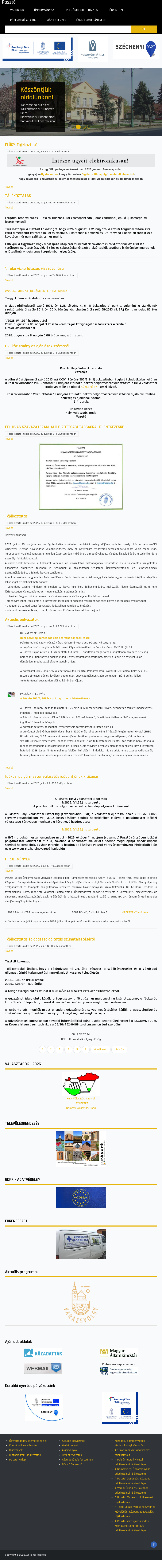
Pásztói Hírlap (17, 1460)
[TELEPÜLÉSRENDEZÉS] (81, 1149)
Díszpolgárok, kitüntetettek (25, 1455)
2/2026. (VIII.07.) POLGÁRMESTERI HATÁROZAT (37, 291)
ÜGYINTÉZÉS (81, 1103)
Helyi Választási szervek (81, 1098)
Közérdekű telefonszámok (77, 1460)
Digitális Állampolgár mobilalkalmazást (108, 174)
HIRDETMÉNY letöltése (135, 912)
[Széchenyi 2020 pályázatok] (136, 49)
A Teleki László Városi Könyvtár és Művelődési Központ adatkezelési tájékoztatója (135, 1511)
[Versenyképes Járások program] (93, 49)
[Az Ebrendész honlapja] (81, 1244)
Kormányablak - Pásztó (23, 1445)
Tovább (9, 187)
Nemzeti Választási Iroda (81, 1108)
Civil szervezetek (72, 1455)
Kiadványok (16, 1450)
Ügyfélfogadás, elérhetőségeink (28, 1441)
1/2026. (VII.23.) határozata (81, 829)
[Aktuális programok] (81, 476)
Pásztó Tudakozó (72, 1464)
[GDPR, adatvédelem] (81, 1197)
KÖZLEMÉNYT (90, 387)
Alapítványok (69, 1450)
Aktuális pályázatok (73, 1441)
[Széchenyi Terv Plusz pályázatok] (38, 49)
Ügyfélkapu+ (49, 174)
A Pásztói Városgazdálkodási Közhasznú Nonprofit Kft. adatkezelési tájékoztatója (132, 1526)
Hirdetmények (70, 1445)
